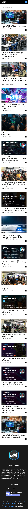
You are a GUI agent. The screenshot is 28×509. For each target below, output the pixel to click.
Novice (3, 23)
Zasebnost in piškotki (12, 503)
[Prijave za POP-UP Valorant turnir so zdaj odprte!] (14, 350)
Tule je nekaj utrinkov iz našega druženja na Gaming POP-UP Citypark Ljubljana (12, 54)
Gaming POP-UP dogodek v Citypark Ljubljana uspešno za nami (13, 436)
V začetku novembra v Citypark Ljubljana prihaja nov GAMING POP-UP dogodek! (13, 263)
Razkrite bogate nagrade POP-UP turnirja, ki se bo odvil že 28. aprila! (13, 384)
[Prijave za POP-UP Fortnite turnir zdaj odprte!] (14, 302)
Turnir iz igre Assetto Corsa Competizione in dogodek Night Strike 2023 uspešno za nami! (12, 237)
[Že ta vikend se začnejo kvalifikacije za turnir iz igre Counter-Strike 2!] (14, 199)
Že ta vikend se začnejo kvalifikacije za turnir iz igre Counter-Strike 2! (13, 209)
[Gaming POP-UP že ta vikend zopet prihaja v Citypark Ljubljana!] (14, 17)
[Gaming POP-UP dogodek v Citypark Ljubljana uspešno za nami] (14, 424)
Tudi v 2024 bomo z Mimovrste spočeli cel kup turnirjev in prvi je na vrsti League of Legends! (13, 159)
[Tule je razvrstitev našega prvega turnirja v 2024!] (14, 122)
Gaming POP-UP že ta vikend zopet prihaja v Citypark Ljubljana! (13, 27)
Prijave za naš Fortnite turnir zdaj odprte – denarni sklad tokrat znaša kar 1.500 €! (13, 106)
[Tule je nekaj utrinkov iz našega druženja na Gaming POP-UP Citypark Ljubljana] (14, 42)
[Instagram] (14, 488)
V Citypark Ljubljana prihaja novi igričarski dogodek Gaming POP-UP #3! (13, 80)
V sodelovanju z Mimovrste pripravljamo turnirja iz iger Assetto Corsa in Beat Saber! (13, 408)
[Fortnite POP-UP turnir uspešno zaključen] (14, 278)
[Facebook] (8, 488)
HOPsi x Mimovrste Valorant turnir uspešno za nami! (13, 336)
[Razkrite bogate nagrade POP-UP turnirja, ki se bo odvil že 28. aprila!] (14, 374)
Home (2, 5)
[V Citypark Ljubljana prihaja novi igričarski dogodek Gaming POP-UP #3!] (14, 69)
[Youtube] (19, 488)
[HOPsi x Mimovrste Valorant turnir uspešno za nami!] (14, 326)
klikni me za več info (9, 506)
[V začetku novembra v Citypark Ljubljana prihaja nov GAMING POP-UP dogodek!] (14, 252)
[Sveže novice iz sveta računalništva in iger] (9, 2)
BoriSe (2, 30)
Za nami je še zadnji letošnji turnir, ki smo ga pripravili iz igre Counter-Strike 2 (13, 184)
